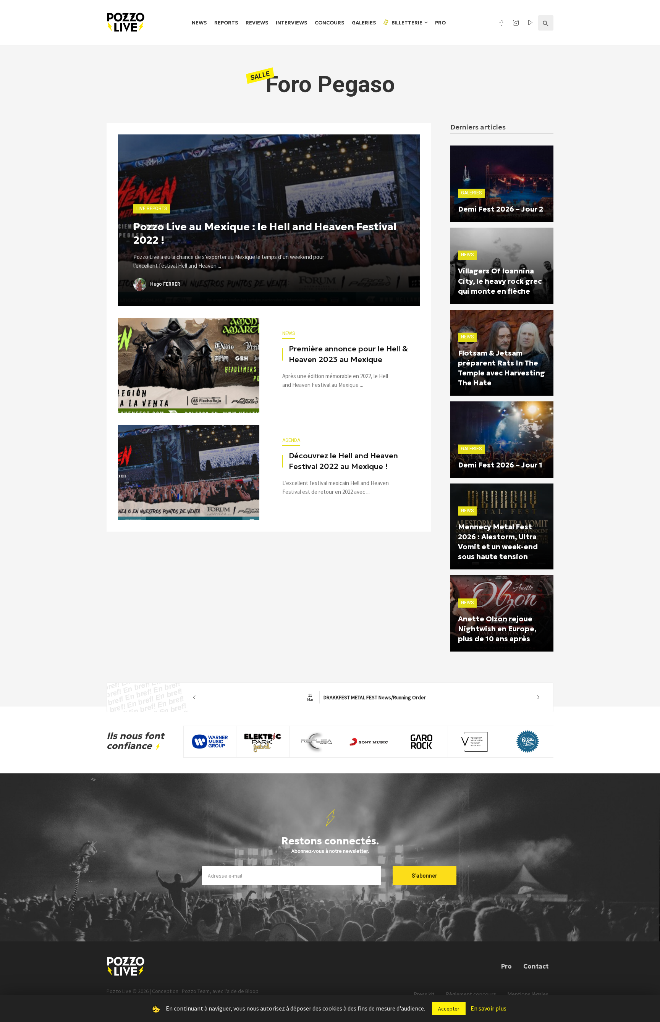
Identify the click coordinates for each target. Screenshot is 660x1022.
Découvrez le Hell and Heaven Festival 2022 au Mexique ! (343, 461)
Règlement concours (471, 994)
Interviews (291, 22)
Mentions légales (528, 994)
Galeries (364, 22)
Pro (440, 22)
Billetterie (406, 22)
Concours (329, 22)
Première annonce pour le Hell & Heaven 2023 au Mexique (348, 354)
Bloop (252, 991)
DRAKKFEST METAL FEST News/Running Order (366, 697)
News (199, 22)
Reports (226, 22)
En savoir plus (488, 1008)
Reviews (257, 22)
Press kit (424, 994)
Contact (535, 966)
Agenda (291, 440)
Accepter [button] (448, 1008)
